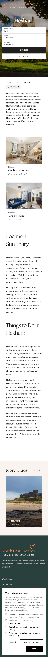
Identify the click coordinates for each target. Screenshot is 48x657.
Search (24, 50)
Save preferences (31, 642)
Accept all (34, 649)
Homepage (7, 584)
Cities (17, 82)
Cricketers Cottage (18, 170)
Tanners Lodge (16, 215)
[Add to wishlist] (37, 141)
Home (8, 82)
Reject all (12, 642)
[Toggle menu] (44, 5)
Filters (25, 57)
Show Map (14, 87)
